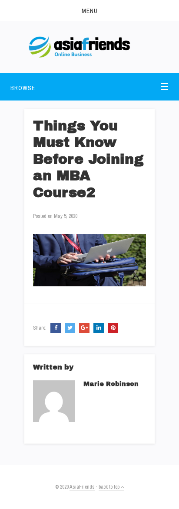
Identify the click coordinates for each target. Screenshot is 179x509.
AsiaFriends (82, 486)
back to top (110, 486)
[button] (89, 10)
